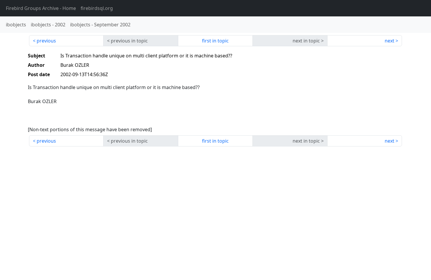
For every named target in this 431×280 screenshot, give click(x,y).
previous (46, 40)
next (389, 40)
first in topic (215, 40)
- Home (41, 8)
